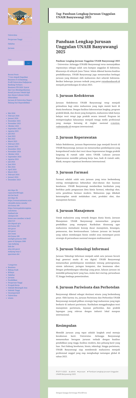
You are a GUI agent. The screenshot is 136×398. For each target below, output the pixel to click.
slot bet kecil (13, 195)
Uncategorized (14, 293)
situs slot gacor (14, 249)
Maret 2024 (12, 172)
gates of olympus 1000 (17, 241)
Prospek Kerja (13, 285)
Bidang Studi (13, 270)
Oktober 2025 (13, 126)
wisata (10, 298)
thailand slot (13, 213)
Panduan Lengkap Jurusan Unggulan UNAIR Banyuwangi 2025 (87, 46)
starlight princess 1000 (17, 239)
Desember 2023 (14, 179)
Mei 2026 (11, 113)
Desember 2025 (14, 121)
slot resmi (12, 233)
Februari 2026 (13, 116)
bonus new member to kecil (19, 218)
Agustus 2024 (13, 159)
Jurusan (11, 48)
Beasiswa (11, 267)
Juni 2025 (12, 136)
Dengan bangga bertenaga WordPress (71, 393)
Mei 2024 (11, 167)
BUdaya (11, 272)
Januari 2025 (13, 146)
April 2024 (12, 169)
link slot (11, 246)
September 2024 (14, 156)
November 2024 (14, 151)
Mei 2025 (11, 139)
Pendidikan (12, 280)
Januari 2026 (13, 118)
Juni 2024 (12, 164)
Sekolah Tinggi (14, 290)
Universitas (12, 35)
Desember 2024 (14, 149)
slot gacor (12, 228)
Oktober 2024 (13, 154)
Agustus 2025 (13, 131)
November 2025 (14, 123)
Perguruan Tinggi (15, 39)
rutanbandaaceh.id (110, 81)
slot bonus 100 (13, 205)
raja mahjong (13, 244)
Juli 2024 (11, 162)
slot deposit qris (14, 223)
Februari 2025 (13, 144)
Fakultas (11, 44)
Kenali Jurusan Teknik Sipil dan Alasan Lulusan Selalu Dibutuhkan (19, 95)
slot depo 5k (13, 190)
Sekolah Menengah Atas (17, 288)
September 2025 (14, 128)
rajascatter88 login (15, 193)
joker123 (11, 221)
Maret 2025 (12, 141)
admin (73, 371)
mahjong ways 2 (14, 251)
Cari (9, 59)
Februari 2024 (13, 174)
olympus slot (13, 216)
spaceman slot (13, 254)
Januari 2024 (13, 177)
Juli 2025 (11, 133)
